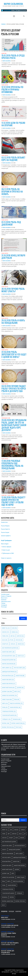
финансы (16, 719)
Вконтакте (4, 598)
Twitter (3, 603)
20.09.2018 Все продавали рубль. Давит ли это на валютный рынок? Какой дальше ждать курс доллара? (13, 425)
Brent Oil (6, 628)
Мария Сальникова (13, 3)
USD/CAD (18, 640)
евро (17, 691)
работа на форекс (16, 703)
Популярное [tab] (4, 911)
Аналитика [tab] (18, 911)
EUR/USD (5, 632)
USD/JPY (5, 644)
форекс (5, 723)
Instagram (4, 605)
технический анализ (9, 715)
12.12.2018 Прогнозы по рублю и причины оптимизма (12, 89)
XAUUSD (21, 644)
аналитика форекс (8, 683)
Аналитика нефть (8, 652)
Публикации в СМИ (8, 553)
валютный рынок (8, 687)
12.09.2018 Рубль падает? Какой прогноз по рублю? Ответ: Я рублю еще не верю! (13, 501)
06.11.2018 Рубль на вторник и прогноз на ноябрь (12, 191)
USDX (13, 644)
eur (14, 628)
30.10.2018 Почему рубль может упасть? (13, 290)
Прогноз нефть (19, 667)
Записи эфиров (6, 547)
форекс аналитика (17, 723)
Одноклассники (6, 601)
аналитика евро (8, 679)
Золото (20, 655)
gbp (12, 636)
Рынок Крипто (5, 529)
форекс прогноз (8, 727)
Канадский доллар (9, 659)
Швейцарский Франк (9, 671)
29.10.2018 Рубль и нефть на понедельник (13, 321)
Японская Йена (8, 675)
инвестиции (7, 699)
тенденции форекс (9, 711)
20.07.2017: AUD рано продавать (10, 943)
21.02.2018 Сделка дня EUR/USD (9, 925)
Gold (4, 640)
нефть (5, 703)
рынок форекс (15, 707)
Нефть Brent (7, 667)
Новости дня (6, 550)
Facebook (3, 599)
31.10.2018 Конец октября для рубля (13, 256)
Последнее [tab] (11, 911)
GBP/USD (20, 636)
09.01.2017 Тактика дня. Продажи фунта (7, 951)
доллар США (7, 691)
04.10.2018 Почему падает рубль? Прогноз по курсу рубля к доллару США (13, 388)
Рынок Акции (5, 532)
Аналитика (3, 53)
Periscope (4, 607)
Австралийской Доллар (10, 648)
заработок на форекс (9, 695)
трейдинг (6, 719)
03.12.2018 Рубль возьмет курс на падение (13, 159)
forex (5, 636)
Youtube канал (5, 594)
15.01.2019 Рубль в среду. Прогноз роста (13, 57)
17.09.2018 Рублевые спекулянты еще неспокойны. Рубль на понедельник (12, 464)
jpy (11, 640)
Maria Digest (4, 544)
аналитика (20, 675)
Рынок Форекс (4, 120)
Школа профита (5, 536)
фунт (18, 727)
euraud (14, 632)
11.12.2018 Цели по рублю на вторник (13, 124)
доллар (20, 687)
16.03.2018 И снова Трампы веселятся (8, 934)
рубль (5, 707)
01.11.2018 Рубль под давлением (11, 223)
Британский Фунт (8, 655)
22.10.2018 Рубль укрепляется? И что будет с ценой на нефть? (13, 354)
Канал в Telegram (6, 596)
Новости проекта (6, 558)
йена (16, 699)
